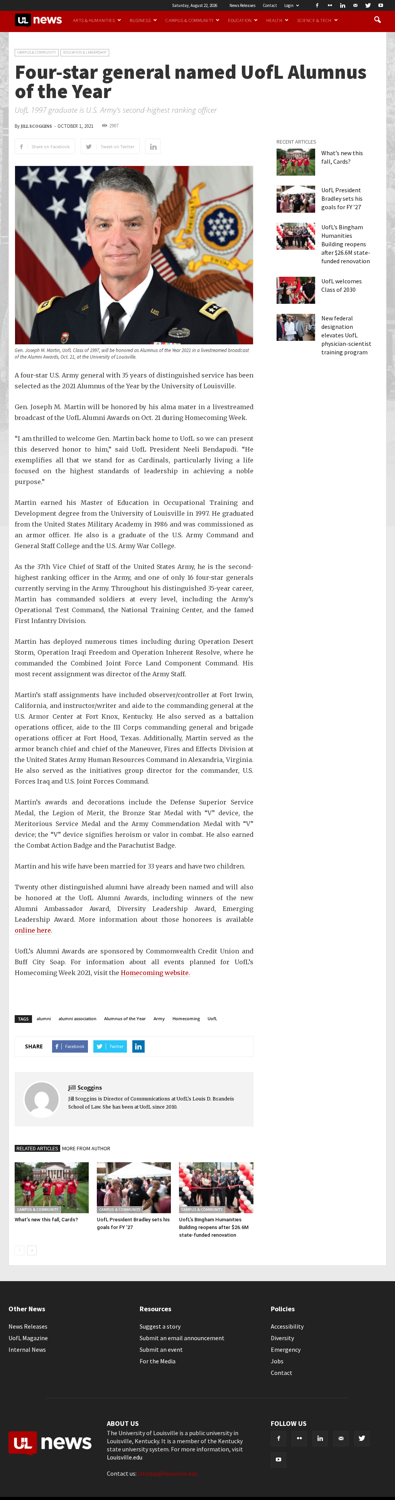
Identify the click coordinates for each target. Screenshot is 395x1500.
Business (140, 20)
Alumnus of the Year (125, 1018)
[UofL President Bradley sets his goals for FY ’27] (134, 1187)
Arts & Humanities (94, 20)
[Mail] (355, 5)
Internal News (27, 1349)
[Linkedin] (342, 5)
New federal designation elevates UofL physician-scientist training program (346, 335)
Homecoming (186, 1018)
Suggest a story (160, 1326)
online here (33, 930)
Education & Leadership (84, 52)
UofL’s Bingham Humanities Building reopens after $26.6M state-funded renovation (213, 1227)
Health (274, 20)
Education (240, 20)
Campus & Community (189, 20)
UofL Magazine (28, 1338)
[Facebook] (317, 5)
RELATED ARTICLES (37, 1148)
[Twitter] (368, 5)
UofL (212, 1018)
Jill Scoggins (36, 126)
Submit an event (161, 1349)
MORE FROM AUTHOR (86, 1148)
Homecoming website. (155, 973)
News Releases (242, 5)
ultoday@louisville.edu (168, 1473)
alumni (44, 1018)
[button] (377, 20)
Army (159, 1018)
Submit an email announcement (182, 1338)
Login (289, 5)
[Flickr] (330, 5)
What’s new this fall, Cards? (46, 1219)
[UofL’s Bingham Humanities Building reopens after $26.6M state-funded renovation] (216, 1187)
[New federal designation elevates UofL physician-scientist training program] (296, 327)
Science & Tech (314, 20)
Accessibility (287, 1326)
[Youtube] (381, 5)
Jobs (277, 1361)
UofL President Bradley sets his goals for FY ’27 (342, 198)
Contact (270, 5)
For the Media (158, 1361)
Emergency (285, 1349)
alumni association (77, 1018)
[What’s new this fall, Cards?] (52, 1187)
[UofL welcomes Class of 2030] (296, 290)
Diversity (282, 1338)
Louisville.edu (124, 1457)
